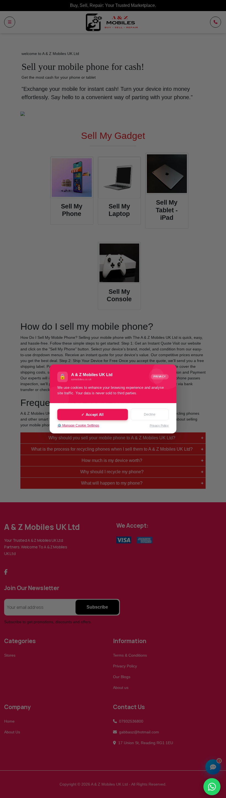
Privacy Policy (159, 425)
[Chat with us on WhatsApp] (211, 786)
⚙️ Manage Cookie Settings (78, 425)
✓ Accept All (92, 414)
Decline (149, 414)
